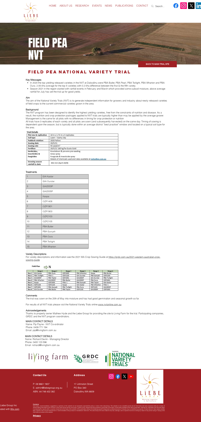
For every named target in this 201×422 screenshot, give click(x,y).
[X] (191, 5)
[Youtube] (131, 376)
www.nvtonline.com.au (109, 304)
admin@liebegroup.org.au (49, 387)
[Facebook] (176, 5)
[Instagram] (183, 5)
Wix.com (14, 409)
